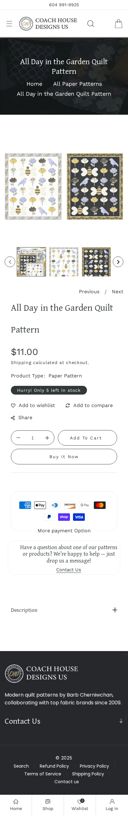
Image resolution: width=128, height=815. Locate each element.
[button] (9, 23)
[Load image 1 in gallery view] (31, 261)
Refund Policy (54, 766)
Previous (89, 292)
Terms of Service (42, 774)
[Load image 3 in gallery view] (96, 261)
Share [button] (25, 417)
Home (34, 83)
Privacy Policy (94, 766)
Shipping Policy (88, 774)
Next (117, 292)
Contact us (66, 782)
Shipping (21, 362)
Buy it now (64, 456)
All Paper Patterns (77, 83)
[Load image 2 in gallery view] (63, 261)
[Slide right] (118, 261)
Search (21, 766)
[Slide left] (10, 261)
